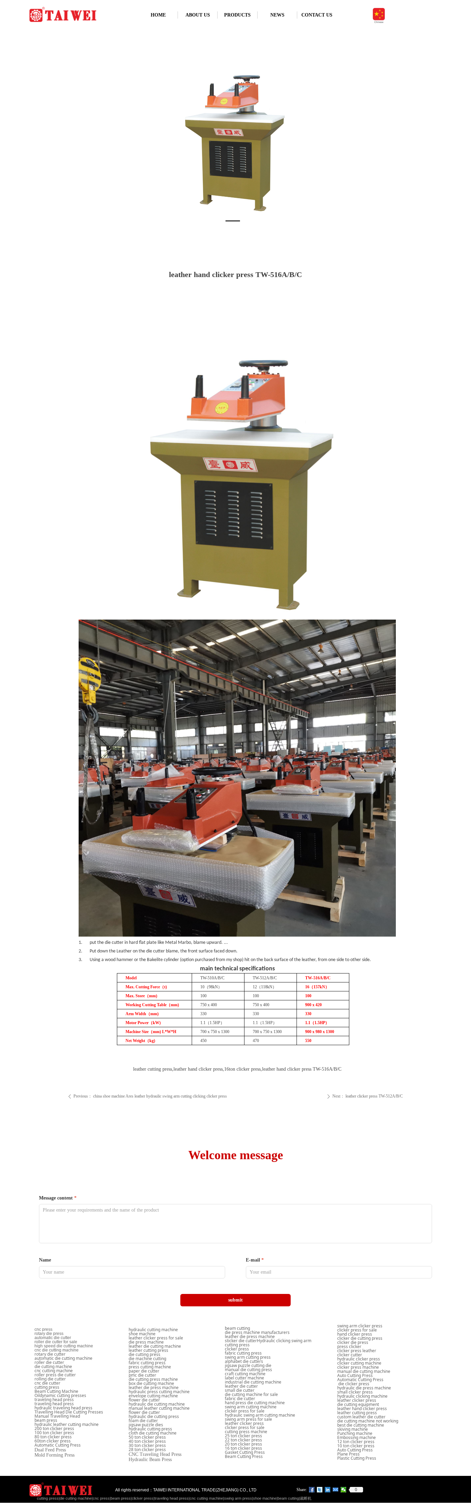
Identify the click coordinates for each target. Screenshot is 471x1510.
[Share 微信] (344, 1489)
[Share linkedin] (328, 1489)
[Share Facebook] (312, 1489)
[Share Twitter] (320, 1489)
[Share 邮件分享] (336, 1489)
